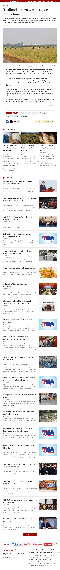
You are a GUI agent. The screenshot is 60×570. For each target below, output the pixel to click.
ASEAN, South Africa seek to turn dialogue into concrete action (20, 501)
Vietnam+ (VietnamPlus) (14, 1)
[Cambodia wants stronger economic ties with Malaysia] (48, 450)
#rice (15, 113)
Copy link (18, 121)
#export (21, 113)
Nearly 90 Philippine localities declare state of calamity (19, 396)
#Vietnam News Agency (12, 116)
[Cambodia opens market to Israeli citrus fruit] (48, 272)
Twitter (11, 121)
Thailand (25, 116)
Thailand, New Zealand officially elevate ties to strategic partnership (20, 465)
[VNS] (17, 544)
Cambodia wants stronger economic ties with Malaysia (19, 446)
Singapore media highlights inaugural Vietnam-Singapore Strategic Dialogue (17, 302)
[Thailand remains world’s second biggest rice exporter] (12, 138)
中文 (48, 1)
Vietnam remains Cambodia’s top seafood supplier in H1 (18, 358)
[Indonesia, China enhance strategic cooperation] (48, 289)
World (5, 5)
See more (9, 178)
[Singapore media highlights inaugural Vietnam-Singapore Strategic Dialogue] (48, 306)
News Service (42, 552)
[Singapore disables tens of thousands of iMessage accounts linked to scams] (48, 433)
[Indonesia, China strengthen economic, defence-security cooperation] (48, 341)
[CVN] (27, 544)
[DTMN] (37, 544)
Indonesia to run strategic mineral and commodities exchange (17, 235)
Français (39, 1)
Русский (52, 1)
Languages (31, 552)
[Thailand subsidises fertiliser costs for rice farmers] (30, 138)
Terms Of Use (45, 550)
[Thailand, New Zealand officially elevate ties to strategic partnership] (48, 469)
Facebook (7, 121)
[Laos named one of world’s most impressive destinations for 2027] (48, 416)
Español (44, 1)
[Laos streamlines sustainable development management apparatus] (48, 186)
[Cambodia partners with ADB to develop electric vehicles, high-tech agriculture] (48, 255)
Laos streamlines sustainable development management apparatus (18, 182)
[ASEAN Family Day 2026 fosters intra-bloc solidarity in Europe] (48, 221)
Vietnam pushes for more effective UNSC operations (18, 520)
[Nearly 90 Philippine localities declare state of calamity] (48, 399)
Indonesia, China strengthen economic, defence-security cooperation (17, 338)
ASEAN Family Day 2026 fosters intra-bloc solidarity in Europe (18, 218)
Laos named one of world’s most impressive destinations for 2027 (19, 412)
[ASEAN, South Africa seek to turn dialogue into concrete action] (48, 504)
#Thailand (9, 113)
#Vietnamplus (43, 113)
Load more (30, 534)
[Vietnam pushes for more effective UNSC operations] (48, 523)
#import (28, 113)
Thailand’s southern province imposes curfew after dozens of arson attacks (19, 199)
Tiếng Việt (30, 1)
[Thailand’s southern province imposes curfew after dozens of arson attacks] (48, 203)
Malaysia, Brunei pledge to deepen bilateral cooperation (19, 321)
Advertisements (50, 552)
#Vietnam (34, 113)
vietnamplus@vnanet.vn (37, 561)
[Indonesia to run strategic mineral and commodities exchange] (48, 238)
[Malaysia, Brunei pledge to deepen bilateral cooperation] (48, 324)
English (34, 1)
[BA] (48, 544)
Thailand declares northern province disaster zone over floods (19, 482)
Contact (58, 552)
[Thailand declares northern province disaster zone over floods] (48, 486)
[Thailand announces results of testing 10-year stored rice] (48, 138)
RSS (51, 550)
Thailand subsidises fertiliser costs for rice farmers (28, 147)
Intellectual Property (36, 550)
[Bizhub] (6, 544)
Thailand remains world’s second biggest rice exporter (11, 147)
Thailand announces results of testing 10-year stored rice (47, 147)
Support (55, 550)
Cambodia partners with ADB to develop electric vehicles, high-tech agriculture (17, 252)
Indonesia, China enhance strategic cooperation (16, 285)
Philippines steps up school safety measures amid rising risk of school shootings (19, 379)
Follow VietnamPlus (40, 121)
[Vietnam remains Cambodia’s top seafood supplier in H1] (48, 362)
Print (15, 121)
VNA (37, 552)
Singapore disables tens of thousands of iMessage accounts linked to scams (17, 429)
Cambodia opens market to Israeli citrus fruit (19, 268)
